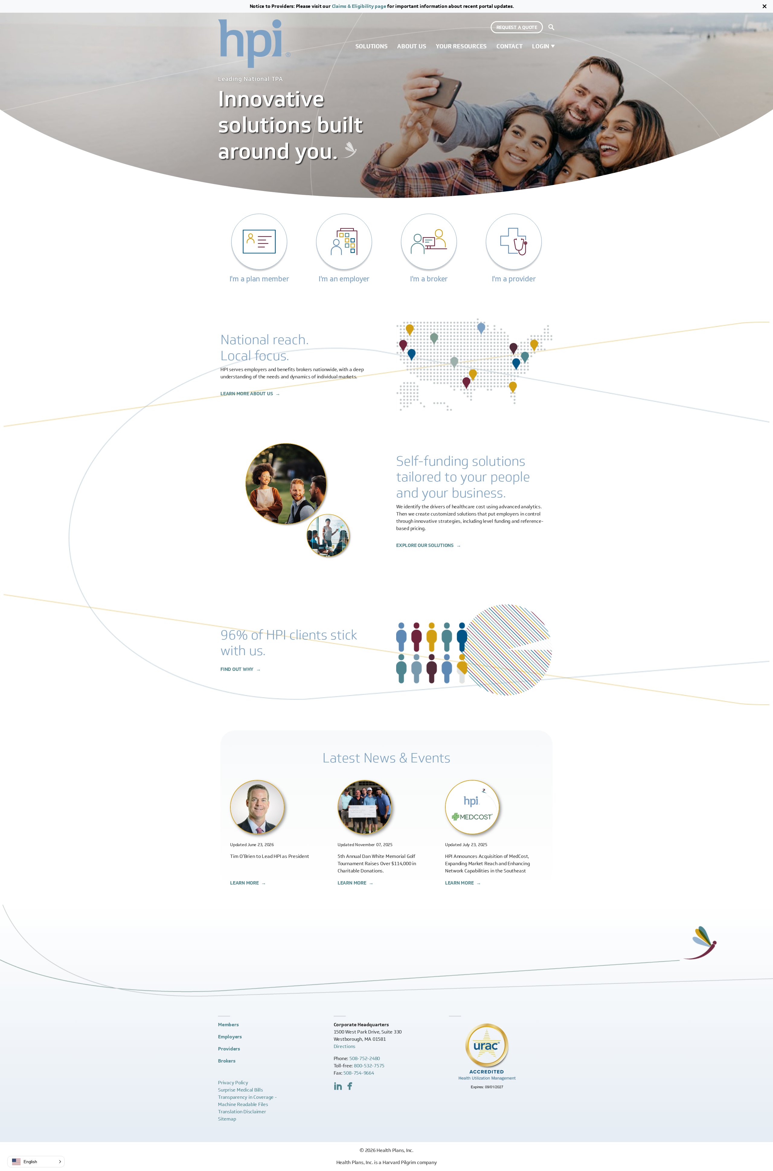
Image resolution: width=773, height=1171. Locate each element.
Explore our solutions (425, 545)
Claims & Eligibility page (359, 6)
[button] (36, 1161)
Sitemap (227, 1118)
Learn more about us (247, 393)
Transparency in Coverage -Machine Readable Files (247, 1101)
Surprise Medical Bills (240, 1089)
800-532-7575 (369, 1065)
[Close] (764, 6)
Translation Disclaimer (242, 1111)
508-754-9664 (358, 1072)
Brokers (226, 1060)
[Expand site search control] (551, 27)
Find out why (237, 669)
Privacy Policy (233, 1082)
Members (228, 1024)
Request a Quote (516, 27)
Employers (230, 1036)
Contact (509, 46)
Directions (345, 1046)
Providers (229, 1048)
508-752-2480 (364, 1058)
